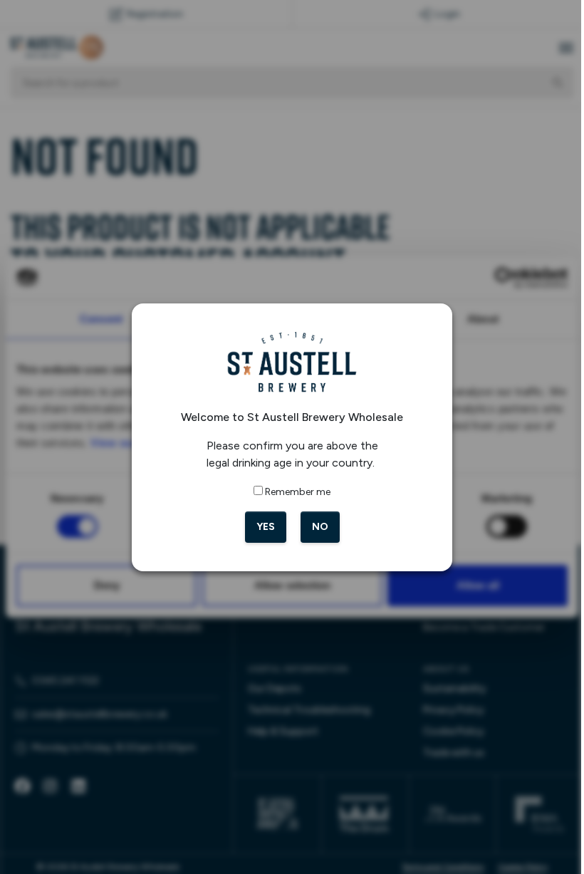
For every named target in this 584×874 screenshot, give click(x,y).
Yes (265, 527)
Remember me (297, 492)
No (320, 527)
